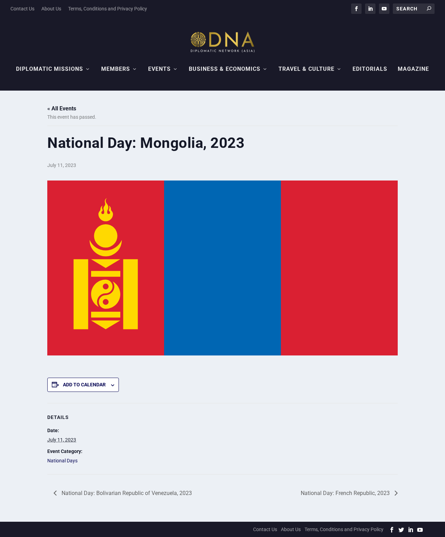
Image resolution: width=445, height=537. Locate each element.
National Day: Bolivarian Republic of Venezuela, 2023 (126, 493)
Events (159, 69)
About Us (51, 8)
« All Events (61, 108)
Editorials (370, 69)
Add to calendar (84, 384)
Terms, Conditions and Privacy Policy (107, 8)
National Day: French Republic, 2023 (346, 493)
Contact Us (22, 8)
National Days (62, 460)
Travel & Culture (306, 69)
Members (115, 69)
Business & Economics (224, 69)
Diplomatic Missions (49, 69)
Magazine (413, 69)
